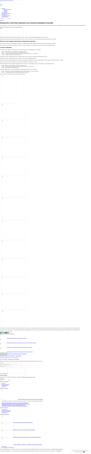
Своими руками (5, 16)
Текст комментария (3, 373)
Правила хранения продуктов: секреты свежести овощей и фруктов (16, 403)
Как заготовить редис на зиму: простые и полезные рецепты (30, 399)
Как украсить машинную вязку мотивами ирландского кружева (13, 353)
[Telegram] (4, 332)
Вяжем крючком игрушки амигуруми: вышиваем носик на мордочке (20, 351)
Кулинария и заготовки (6, 13)
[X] (5, 332)
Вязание (3, 8)
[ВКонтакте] (0, 332)
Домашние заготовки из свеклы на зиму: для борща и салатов (14, 405)
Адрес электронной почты (5, 364)
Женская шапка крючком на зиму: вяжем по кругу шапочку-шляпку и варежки (21, 342)
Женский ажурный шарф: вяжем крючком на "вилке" (17, 338)
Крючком (5, 10)
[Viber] (7, 332)
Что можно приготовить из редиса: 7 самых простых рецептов (14, 402)
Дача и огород (4, 12)
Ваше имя (2, 362)
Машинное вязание (7, 9)
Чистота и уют (4, 14)
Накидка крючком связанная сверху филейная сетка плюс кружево (19, 347)
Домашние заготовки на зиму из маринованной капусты (13, 404)
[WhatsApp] (8, 332)
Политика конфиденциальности (57, 449)
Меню (1, 4)
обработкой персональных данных (28, 377)
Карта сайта (4, 446)
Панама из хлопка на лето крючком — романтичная (10, 355)
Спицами (5, 11)
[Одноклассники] (1, 332)
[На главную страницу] (45, 2)
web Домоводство (6, 449)
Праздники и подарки (6, 15)
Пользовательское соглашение (8, 447)
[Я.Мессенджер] (3, 332)
